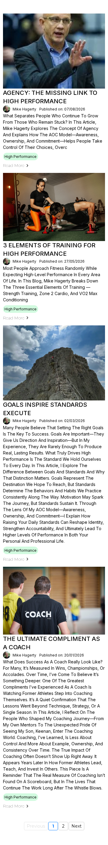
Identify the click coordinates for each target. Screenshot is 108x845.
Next (76, 826)
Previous (36, 826)
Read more (13, 165)
